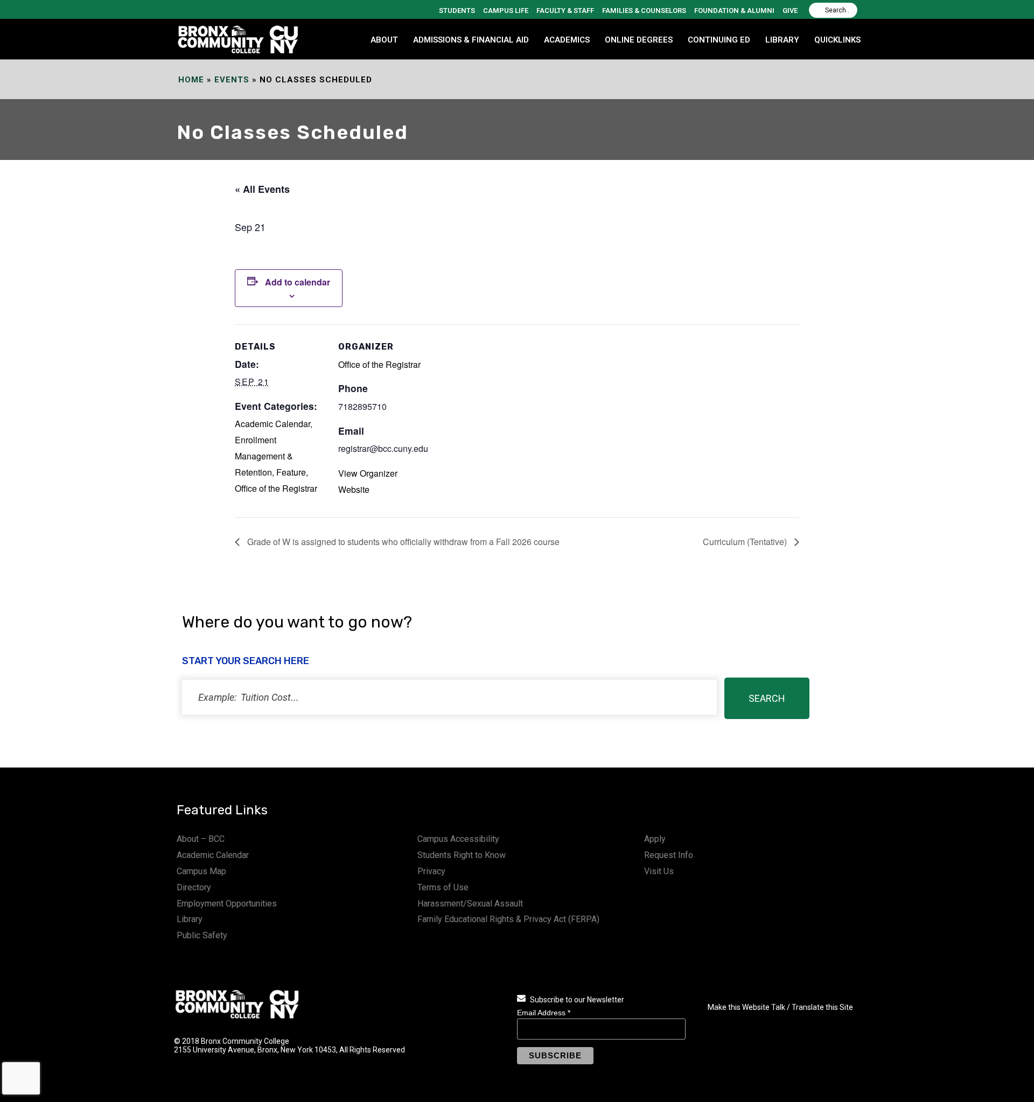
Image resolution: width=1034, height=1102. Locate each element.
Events (231, 80)
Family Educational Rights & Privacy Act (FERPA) (508, 919)
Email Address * (543, 1012)
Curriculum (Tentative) (746, 541)
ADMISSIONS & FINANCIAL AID (471, 40)
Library (189, 919)
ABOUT (384, 40)
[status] (449, 697)
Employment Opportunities (227, 903)
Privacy (431, 871)
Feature (291, 472)
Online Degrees (639, 40)
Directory (194, 887)
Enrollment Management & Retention (264, 456)
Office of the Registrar (276, 488)
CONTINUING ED (719, 40)
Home (191, 80)
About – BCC (201, 839)
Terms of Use (443, 887)
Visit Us (659, 871)
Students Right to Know (461, 855)
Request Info (668, 855)
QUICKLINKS (837, 40)
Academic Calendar (272, 423)
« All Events (262, 189)
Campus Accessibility (458, 839)
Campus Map (201, 871)
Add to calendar (297, 282)
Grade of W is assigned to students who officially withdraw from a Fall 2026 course (402, 541)
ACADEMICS (567, 40)
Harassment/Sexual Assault (470, 903)
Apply (655, 839)
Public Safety (202, 935)
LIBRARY (782, 40)
